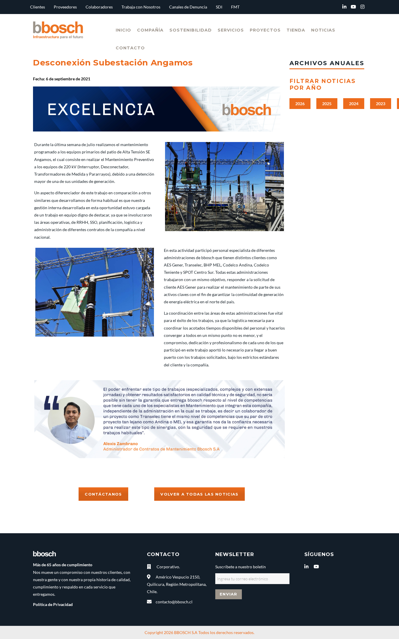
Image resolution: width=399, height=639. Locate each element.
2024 (353, 103)
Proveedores (65, 6)
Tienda (296, 30)
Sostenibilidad (190, 30)
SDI (219, 6)
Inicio (123, 30)
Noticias (323, 30)
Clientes (37, 6)
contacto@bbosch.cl (174, 601)
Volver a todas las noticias (199, 494)
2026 (300, 103)
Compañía (150, 30)
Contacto (130, 48)
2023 (380, 103)
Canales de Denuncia (188, 6)
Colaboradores (99, 6)
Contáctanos (103, 494)
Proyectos (265, 30)
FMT (235, 6)
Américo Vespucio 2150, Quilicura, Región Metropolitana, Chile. (177, 584)
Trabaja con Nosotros (141, 6)
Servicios (231, 30)
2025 (327, 103)
